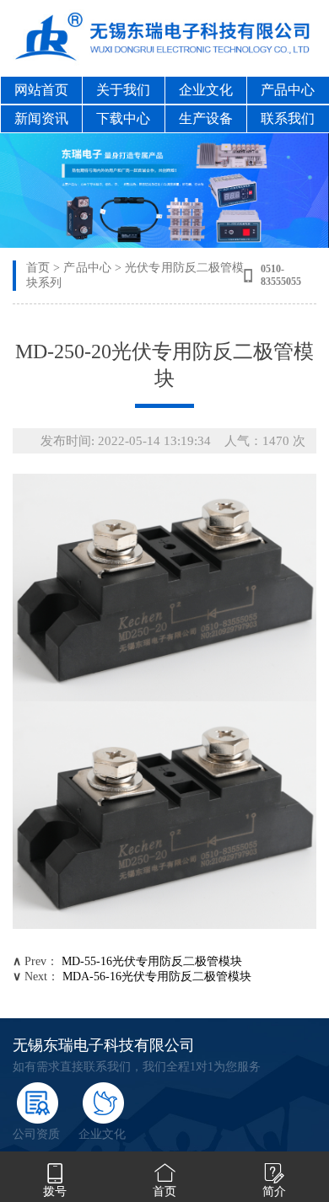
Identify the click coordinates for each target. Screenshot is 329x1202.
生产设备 (206, 118)
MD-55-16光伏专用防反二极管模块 (152, 961)
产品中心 (288, 90)
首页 (38, 267)
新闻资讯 (41, 118)
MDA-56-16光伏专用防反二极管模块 (156, 976)
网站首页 (41, 90)
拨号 (55, 1191)
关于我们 (123, 90)
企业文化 (206, 90)
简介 (274, 1191)
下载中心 (123, 118)
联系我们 (288, 118)
